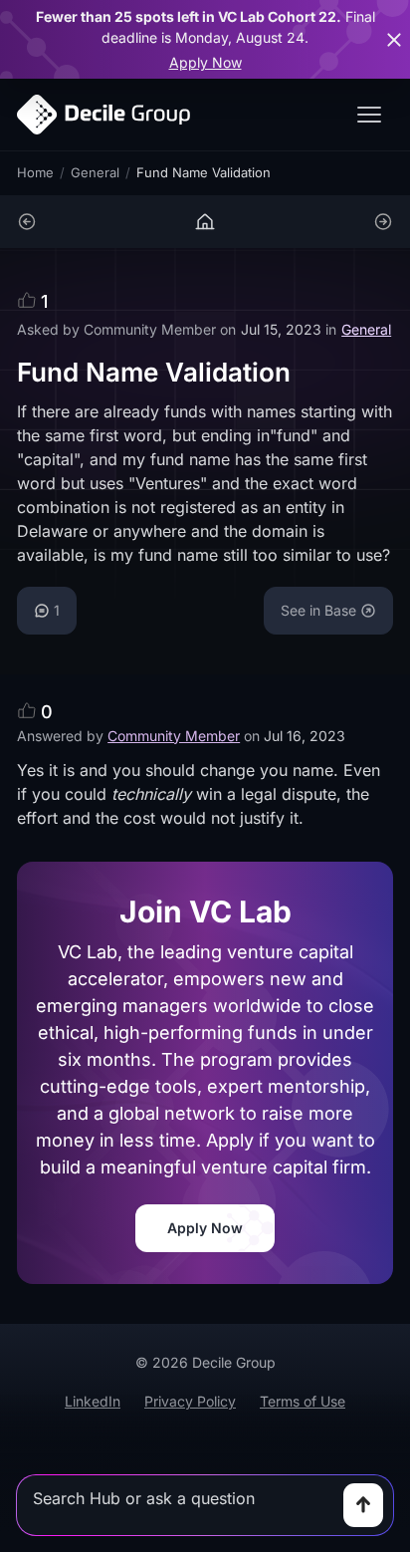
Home (35, 172)
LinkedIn (92, 1401)
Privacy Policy (190, 1401)
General (95, 172)
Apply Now (205, 62)
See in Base (318, 610)
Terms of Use (302, 1401)
